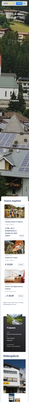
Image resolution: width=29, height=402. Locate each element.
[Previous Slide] (4, 376)
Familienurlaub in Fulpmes (14, 222)
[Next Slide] (24, 376)
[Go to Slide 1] (11, 397)
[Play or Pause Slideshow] (4, 392)
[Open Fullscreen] (24, 392)
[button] (14, 376)
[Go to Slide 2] (17, 400)
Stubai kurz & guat (11, 257)
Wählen (22, 235)
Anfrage (19, 3)
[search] (14, 3)
